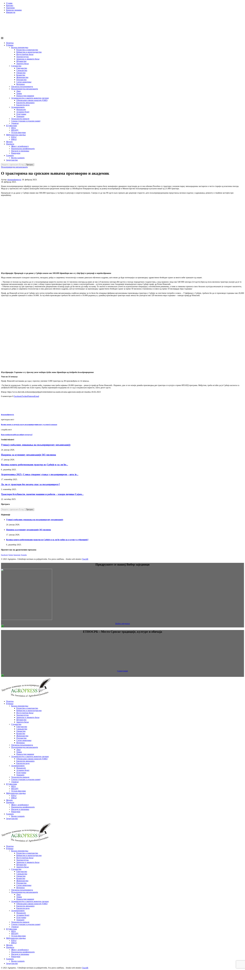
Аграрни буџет (22, 112)
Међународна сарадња (16, 135)
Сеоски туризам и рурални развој (25, 121)
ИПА (13, 128)
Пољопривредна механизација (24, 89)
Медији (9, 142)
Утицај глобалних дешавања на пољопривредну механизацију (36, 444)
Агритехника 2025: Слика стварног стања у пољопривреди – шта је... (39, 474)
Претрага (29, 165)
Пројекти (10, 144)
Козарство (20, 75)
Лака (18, 91)
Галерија (10, 155)
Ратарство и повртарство (27, 50)
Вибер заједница (122, 623)
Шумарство (21, 61)
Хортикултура (22, 57)
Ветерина (20, 84)
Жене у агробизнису (20, 146)
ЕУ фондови (11, 125)
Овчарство (21, 73)
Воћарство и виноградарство (29, 52)
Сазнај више (122, 671)
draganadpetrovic (14, 179)
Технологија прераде (20, 119)
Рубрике (9, 45)
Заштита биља (22, 63)
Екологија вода (22, 105)
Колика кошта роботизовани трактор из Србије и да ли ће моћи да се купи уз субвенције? (47, 540)
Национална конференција (23, 148)
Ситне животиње (23, 82)
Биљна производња (19, 47)
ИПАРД (14, 130)
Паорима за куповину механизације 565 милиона (28, 454)
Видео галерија (17, 158)
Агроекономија (17, 107)
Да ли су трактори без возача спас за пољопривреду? (30, 484)
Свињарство (21, 70)
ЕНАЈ (13, 137)
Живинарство (22, 77)
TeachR (85, 559)
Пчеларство (21, 80)
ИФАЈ (14, 139)
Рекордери (15, 153)
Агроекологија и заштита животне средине (30, 98)
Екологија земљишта (25, 103)
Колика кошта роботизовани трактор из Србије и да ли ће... (34, 464)
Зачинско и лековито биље (27, 59)
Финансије (21, 109)
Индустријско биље (24, 54)
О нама (9, 3)
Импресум (10, 12)
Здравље (15, 123)
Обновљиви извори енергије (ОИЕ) (32, 100)
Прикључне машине (25, 96)
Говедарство (21, 68)
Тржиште (20, 116)
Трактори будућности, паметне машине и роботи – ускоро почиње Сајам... (42, 494)
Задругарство (12, 160)
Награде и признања (20, 151)
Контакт (9, 5)
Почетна (10, 43)
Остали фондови (18, 132)
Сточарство (16, 66)
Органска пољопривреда (22, 86)
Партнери (10, 8)
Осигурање (21, 114)
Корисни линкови (14, 10)
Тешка (19, 93)
